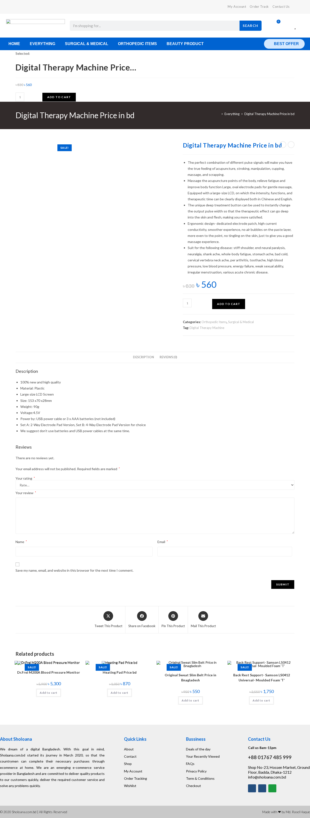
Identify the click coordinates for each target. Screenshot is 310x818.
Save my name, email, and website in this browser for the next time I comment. (74, 570)
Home (14, 44)
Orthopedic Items (137, 44)
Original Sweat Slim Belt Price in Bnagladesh (190, 677)
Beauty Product (185, 44)
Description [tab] (143, 357)
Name (21, 542)
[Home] (218, 114)
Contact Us (281, 6)
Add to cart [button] (48, 692)
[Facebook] (18, 6)
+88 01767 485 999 (270, 757)
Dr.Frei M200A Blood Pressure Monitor (48, 672)
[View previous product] (282, 144)
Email (162, 542)
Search (250, 25)
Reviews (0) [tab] (168, 357)
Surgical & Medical (86, 44)
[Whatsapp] (272, 788)
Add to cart (59, 97)
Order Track (259, 6)
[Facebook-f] (252, 788)
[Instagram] (262, 788)
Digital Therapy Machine (207, 328)
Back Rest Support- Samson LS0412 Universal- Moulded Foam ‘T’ (261, 677)
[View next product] (291, 144)
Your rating (25, 478)
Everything (42, 44)
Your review (26, 493)
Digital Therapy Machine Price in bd (269, 114)
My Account (237, 6)
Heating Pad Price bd (120, 672)
